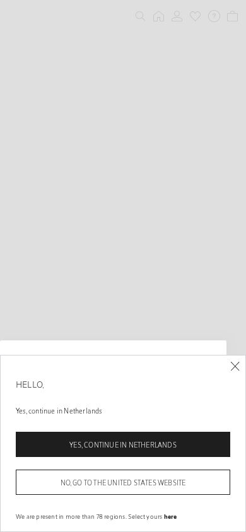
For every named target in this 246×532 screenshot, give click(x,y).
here (170, 516)
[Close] (235, 367)
